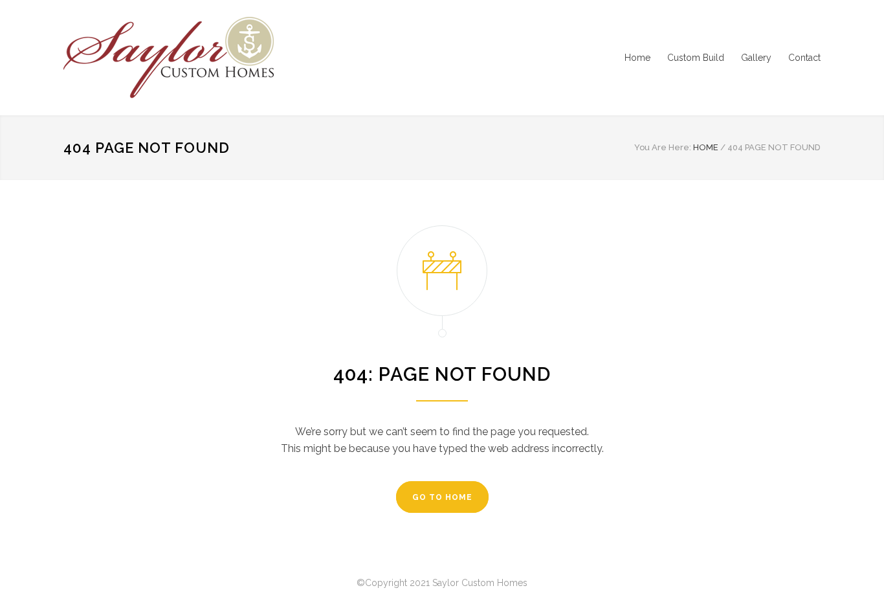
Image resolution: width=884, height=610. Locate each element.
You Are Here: (662, 147)
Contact (804, 57)
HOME (705, 147)
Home (637, 57)
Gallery (756, 57)
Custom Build (695, 57)
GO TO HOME (442, 497)
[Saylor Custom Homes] (183, 57)
